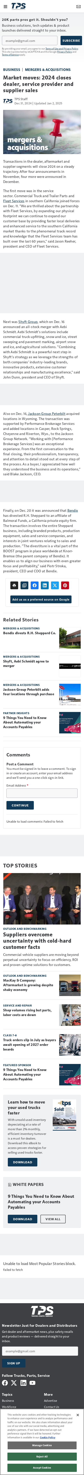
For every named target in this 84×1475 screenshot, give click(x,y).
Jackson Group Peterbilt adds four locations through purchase (28, 691)
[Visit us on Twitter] (14, 1382)
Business (11, 69)
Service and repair (17, 1005)
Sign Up (13, 1363)
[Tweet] (55, 585)
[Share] (34, 585)
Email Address (17, 785)
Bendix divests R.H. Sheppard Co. (29, 633)
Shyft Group (28, 321)
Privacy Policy (64, 51)
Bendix (72, 510)
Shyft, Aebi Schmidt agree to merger (26, 663)
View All (53, 1219)
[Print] (14, 585)
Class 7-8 (10, 1035)
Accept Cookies (42, 1467)
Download (22, 1162)
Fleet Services (14, 200)
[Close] (77, 1415)
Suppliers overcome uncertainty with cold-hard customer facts (37, 940)
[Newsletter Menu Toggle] (78, 6)
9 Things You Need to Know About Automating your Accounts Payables (24, 722)
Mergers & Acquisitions (48, 69)
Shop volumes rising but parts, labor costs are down (27, 1012)
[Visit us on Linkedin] (23, 1382)
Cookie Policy (47, 1437)
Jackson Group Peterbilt (46, 413)
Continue (20, 805)
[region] (42, 1442)
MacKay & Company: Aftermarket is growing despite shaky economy (28, 985)
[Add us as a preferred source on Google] (24, 585)
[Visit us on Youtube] (32, 1382)
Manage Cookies (42, 1445)
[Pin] (65, 585)
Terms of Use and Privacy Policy (62, 48)
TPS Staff (21, 99)
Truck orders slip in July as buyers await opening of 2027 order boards (29, 1045)
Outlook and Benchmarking (24, 928)
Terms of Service (10, 54)
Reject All (42, 1456)
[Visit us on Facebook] (5, 1382)
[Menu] (5, 6)
